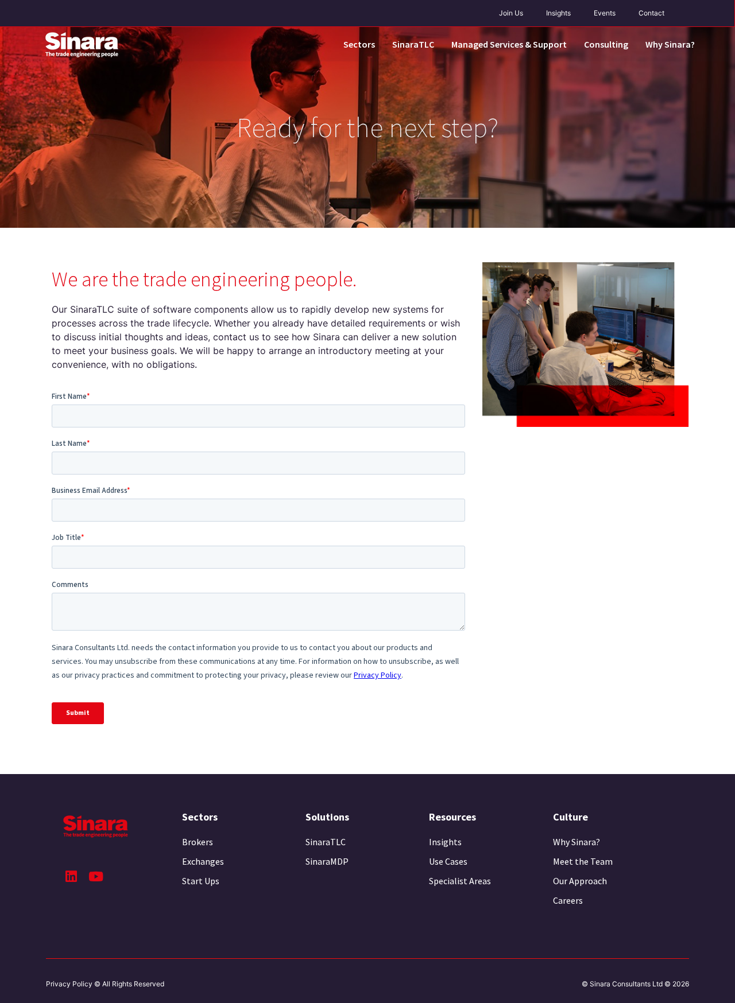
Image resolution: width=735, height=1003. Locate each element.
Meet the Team (583, 861)
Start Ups (200, 881)
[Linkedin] (71, 876)
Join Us (511, 13)
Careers (568, 900)
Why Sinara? (670, 44)
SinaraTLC (413, 44)
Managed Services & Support (509, 44)
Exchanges (203, 861)
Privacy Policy (69, 983)
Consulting (606, 44)
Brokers (197, 842)
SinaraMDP (327, 861)
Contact (651, 13)
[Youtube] (95, 876)
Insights (558, 13)
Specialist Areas (460, 881)
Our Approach (580, 881)
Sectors (359, 44)
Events (605, 13)
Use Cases (448, 861)
